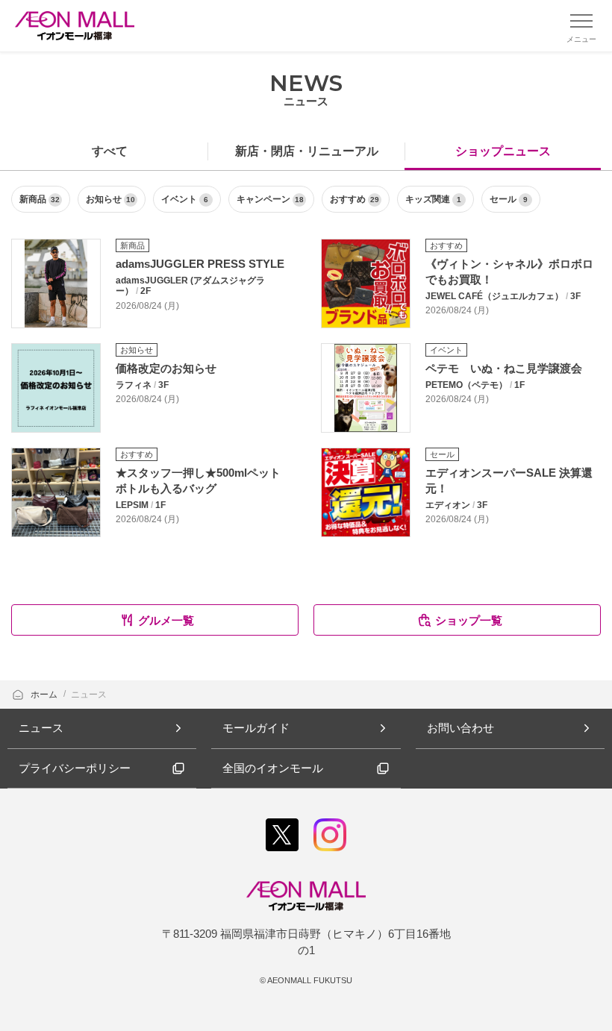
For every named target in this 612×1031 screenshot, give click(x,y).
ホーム (45, 694)
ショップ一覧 (468, 620)
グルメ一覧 (166, 620)
